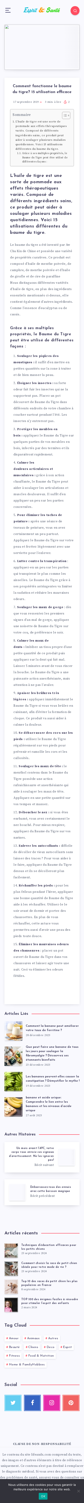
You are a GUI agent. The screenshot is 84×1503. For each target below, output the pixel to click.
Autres (53, 1338)
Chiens (33, 1347)
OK (43, 1496)
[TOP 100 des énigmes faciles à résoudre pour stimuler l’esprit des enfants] (11, 1305)
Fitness (14, 1356)
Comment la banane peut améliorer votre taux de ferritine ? (52, 1028)
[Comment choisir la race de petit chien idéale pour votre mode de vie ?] (11, 1268)
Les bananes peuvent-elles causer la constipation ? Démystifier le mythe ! (53, 1078)
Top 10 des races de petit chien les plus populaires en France (49, 1283)
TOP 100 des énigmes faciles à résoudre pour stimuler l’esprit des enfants (49, 1301)
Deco (51, 1347)
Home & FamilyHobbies (27, 1364)
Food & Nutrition (41, 1356)
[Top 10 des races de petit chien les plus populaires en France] (11, 1287)
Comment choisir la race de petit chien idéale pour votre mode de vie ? (49, 1265)
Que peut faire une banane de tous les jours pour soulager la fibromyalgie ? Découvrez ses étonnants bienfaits (52, 1053)
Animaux (33, 1338)
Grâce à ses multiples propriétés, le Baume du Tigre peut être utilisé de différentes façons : (45, 157)
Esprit (67, 1347)
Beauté (14, 1347)
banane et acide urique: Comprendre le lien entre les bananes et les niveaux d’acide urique (48, 1104)
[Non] (78, 1491)
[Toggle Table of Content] (64, 115)
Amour (14, 1338)
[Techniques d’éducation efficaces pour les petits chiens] (11, 1250)
